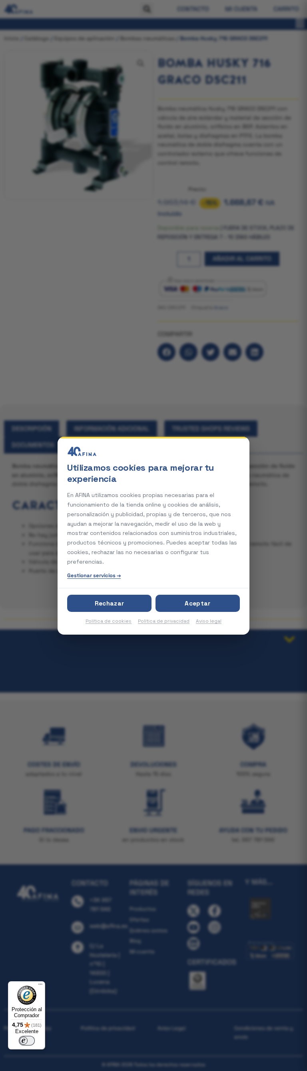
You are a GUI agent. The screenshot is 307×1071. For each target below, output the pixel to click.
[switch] (27, 1040)
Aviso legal (208, 621)
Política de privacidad (163, 621)
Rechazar (109, 603)
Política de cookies (109, 621)
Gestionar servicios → (94, 575)
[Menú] (40, 986)
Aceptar (197, 603)
